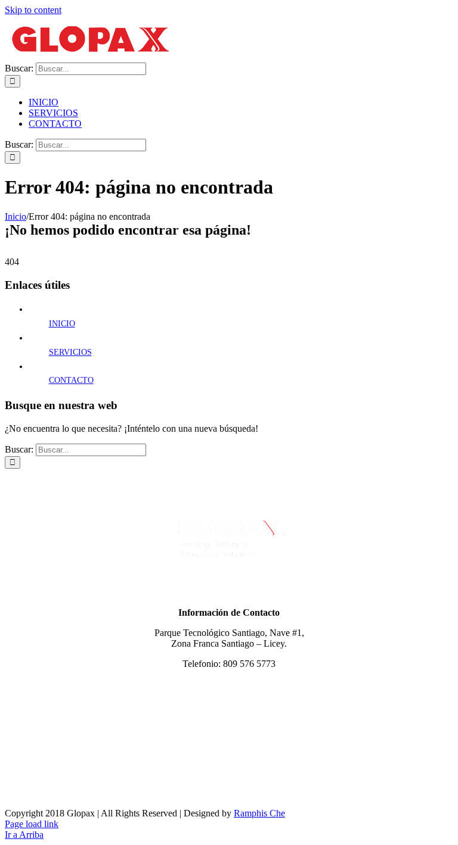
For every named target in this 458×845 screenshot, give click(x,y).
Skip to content (33, 10)
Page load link (31, 824)
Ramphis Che (259, 813)
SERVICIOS (70, 352)
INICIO (62, 323)
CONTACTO (71, 380)
